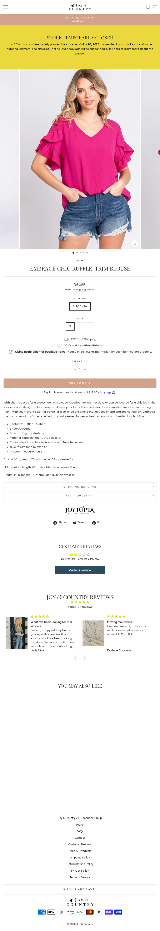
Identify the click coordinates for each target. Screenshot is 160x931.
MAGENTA (80, 306)
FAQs (79, 831)
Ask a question (80, 496)
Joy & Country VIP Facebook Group (80, 818)
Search (79, 824)
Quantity (80, 361)
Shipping (81, 289)
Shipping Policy (80, 857)
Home (79, 260)
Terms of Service (80, 877)
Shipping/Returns (80, 487)
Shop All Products (80, 851)
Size (80, 318)
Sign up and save (79, 889)
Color (80, 298)
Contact (80, 838)
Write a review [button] (80, 570)
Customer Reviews (80, 844)
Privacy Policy (80, 871)
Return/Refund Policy (80, 864)
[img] (80, 602)
